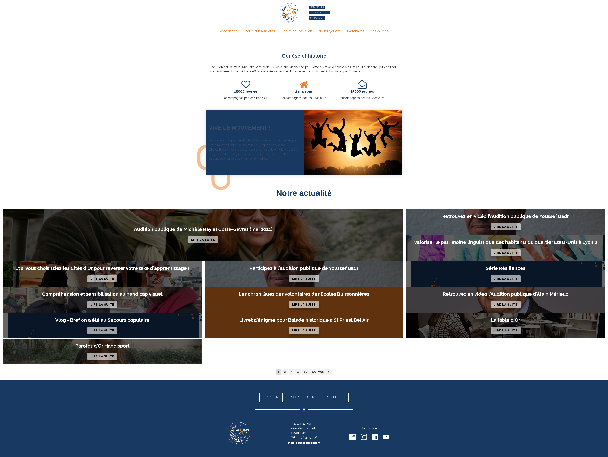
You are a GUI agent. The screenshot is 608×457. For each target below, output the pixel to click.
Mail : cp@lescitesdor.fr (304, 442)
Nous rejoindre (329, 31)
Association (228, 31)
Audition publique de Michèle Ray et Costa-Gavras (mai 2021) (203, 229)
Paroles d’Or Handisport (102, 346)
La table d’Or (505, 320)
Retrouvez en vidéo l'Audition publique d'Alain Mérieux (505, 294)
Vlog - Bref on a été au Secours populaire (102, 320)
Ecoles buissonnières (259, 31)
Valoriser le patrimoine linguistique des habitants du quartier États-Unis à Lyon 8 (505, 242)
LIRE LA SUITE (203, 239)
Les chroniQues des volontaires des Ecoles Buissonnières (304, 294)
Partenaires (355, 31)
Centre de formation (296, 31)
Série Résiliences (505, 268)
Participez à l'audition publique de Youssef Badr (304, 268)
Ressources (379, 31)
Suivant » (321, 371)
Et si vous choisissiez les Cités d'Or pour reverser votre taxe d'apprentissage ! (102, 268)
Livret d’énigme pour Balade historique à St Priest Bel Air (304, 320)
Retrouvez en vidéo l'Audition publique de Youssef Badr (505, 216)
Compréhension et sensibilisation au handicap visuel (102, 294)
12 (306, 371)
